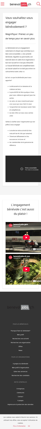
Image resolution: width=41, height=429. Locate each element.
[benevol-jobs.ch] (20, 4)
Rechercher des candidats (20, 375)
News (20, 350)
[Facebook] (14, 316)
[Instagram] (27, 316)
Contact (20, 396)
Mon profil (20, 335)
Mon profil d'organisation (20, 367)
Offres (21, 346)
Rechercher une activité (20, 339)
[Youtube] (19, 316)
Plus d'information (19, 426)
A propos (20, 400)
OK (29, 426)
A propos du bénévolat (20, 364)
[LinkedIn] (23, 316)
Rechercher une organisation (20, 342)
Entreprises (20, 389)
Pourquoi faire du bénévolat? (20, 331)
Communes (20, 393)
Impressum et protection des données (20, 404)
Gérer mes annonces (20, 371)
